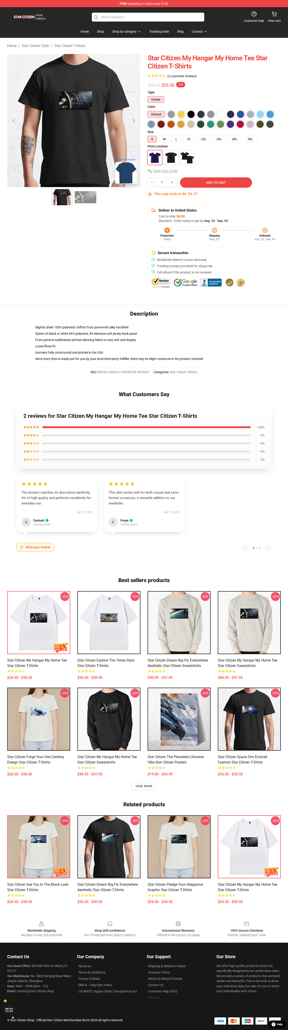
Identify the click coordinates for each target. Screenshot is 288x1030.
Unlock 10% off (9, 1010)
